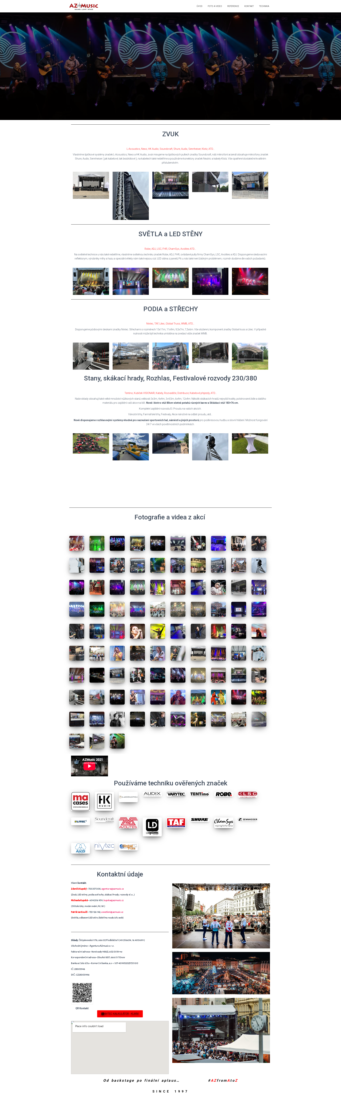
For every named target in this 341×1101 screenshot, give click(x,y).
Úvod (199, 6)
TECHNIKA (264, 6)
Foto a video (215, 6)
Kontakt (249, 6)
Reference (233, 6)
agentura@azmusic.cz (112, 888)
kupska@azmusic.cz (114, 900)
